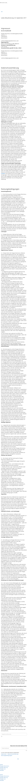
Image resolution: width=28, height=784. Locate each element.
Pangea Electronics (4, 766)
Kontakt (2, 770)
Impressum (4, 754)
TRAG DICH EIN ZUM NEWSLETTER (18, 746)
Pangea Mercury (4, 767)
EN (2, 11)
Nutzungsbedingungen (6, 755)
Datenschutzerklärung (13, 754)
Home (1, 764)
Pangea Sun (3, 769)
